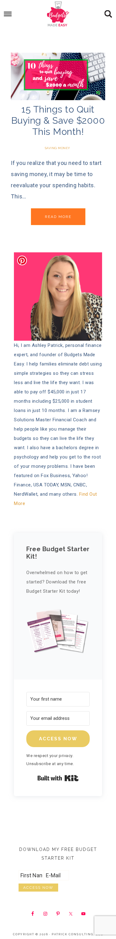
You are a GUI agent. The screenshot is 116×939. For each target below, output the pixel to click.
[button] (58, 633)
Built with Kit (58, 778)
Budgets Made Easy (58, 14)
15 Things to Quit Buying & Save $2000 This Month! (58, 120)
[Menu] (8, 14)
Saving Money (57, 148)
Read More (58, 217)
